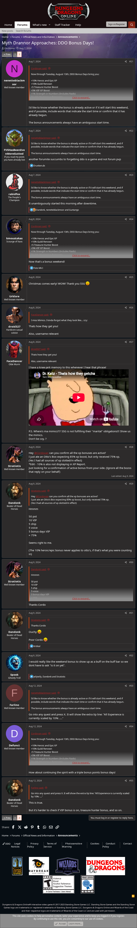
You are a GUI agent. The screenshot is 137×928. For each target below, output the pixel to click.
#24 (131, 219)
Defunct (14, 745)
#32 (131, 655)
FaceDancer (14, 361)
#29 (131, 483)
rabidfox (14, 194)
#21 (131, 61)
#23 (131, 174)
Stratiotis (14, 466)
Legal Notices (15, 845)
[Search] (131, 24)
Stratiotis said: (38, 490)
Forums (22, 24)
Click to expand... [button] (81, 97)
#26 (131, 307)
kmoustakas (14, 238)
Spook (14, 674)
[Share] (126, 62)
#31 (131, 612)
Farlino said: (37, 787)
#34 (131, 726)
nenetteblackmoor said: (43, 137)
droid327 (14, 326)
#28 (131, 447)
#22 (131, 130)
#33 (131, 685)
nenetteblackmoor (14, 82)
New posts (7, 30)
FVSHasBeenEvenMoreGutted (14, 151)
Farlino (14, 705)
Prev (8, 54)
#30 (131, 562)
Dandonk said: (38, 569)
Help (78, 24)
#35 (131, 780)
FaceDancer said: (40, 314)
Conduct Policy (109, 845)
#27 (131, 341)
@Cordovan (41, 453)
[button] (49, 24)
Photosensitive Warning (72, 845)
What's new (40, 24)
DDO (7, 843)
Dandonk (14, 503)
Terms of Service (50, 845)
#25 (131, 277)
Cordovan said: (39, 68)
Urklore (14, 296)
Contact (127, 843)
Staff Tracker (62, 24)
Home (8, 24)
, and (57, 209)
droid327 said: (38, 349)
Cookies (94, 843)
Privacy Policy (33, 845)
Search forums (23, 30)
